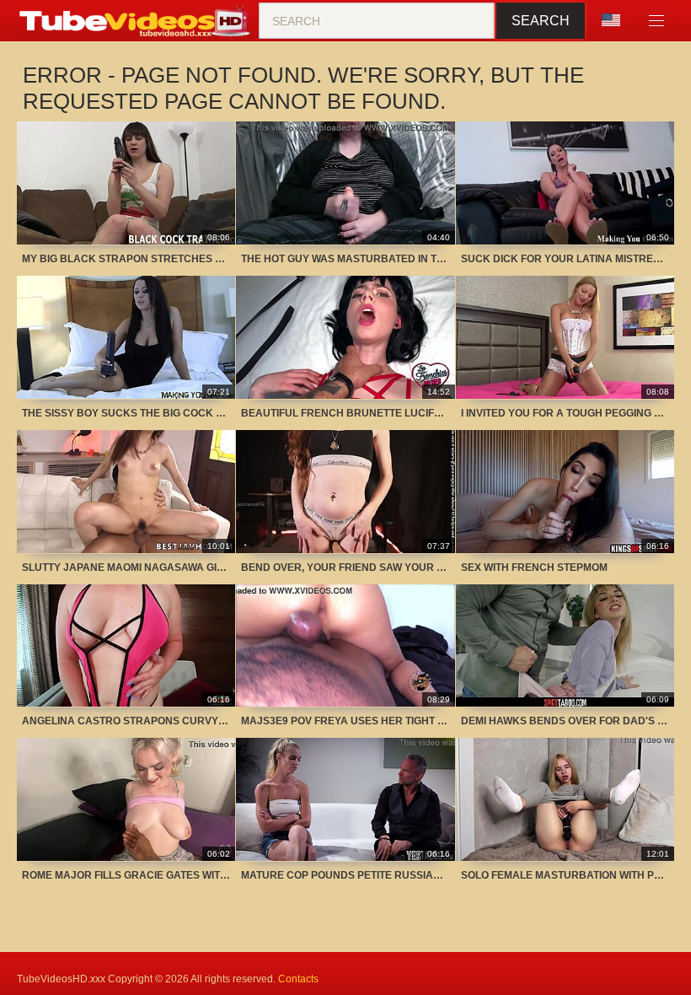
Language (617, 21)
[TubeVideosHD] (138, 21)
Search (541, 20)
